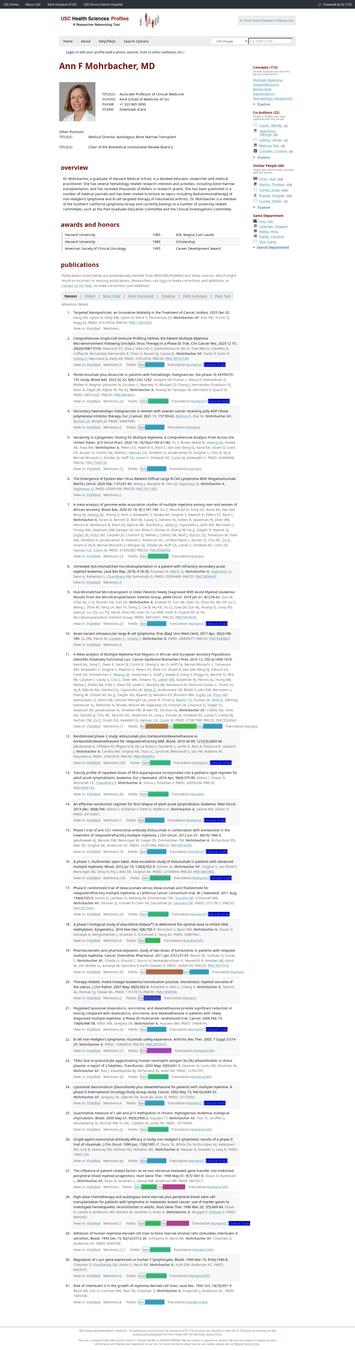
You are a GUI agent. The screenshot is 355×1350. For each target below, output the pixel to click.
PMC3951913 (218, 965)
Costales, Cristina (276, 151)
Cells (200, 940)
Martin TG (197, 535)
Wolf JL (217, 700)
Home (68, 41)
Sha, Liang (267, 241)
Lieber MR (166, 679)
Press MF (98, 535)
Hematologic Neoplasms (272, 98)
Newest (70, 296)
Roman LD (81, 421)
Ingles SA (81, 535)
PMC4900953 (144, 756)
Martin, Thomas (275, 184)
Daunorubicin (264, 94)
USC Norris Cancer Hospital (103, 4)
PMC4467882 (203, 871)
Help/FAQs (107, 41)
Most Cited (112, 296)
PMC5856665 (205, 576)
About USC (33, 4)
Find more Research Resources (269, 20)
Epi (182, 726)
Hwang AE (215, 442)
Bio (154, 726)
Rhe (156, 1050)
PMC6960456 (160, 550)
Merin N (177, 571)
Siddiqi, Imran (273, 140)
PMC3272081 (83, 908)
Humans (193, 364)
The (171, 1187)
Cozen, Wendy (273, 125)
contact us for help (77, 285)
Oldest (90, 296)
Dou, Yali (266, 221)
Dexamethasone (266, 84)
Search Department (273, 247)
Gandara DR (183, 903)
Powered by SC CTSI (337, 4)
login (163, 280)
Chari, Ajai (271, 179)
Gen (149, 940)
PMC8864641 (124, 395)
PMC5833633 (185, 617)
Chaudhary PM (119, 576)
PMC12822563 (140, 322)
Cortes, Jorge (273, 190)
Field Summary (195, 296)
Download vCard (133, 109)
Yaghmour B (189, 483)
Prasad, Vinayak (275, 195)
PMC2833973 (156, 1044)
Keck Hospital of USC (62, 4)
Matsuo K (183, 416)
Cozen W (178, 457)
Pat (150, 998)
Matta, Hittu (268, 231)
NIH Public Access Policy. (208, 1334)
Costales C (117, 638)
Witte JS (171, 524)
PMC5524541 (226, 720)
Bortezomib (262, 89)
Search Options (136, 41)
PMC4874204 (181, 845)
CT (213, 364)
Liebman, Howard (273, 226)
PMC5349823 (219, 638)
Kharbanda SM (105, 1264)
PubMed (93, 328)
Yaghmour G (83, 488)
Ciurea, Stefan (273, 201)
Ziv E (226, 540)
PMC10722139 (176, 358)
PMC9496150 (83, 788)
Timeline (168, 296)
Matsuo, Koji (272, 145)
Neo (151, 364)
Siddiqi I (80, 358)
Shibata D (216, 1212)
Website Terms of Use (246, 1344)
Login (70, 52)
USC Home (11, 4)
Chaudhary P (106, 782)
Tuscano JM (184, 898)
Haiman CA (138, 452)
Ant (162, 972)
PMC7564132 (96, 462)
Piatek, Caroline (271, 236)
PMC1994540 (166, 992)
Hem (154, 401)
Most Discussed (141, 296)
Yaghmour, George (268, 133)
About (86, 41)
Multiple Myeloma (267, 80)
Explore (264, 104)
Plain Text (222, 296)
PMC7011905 (146, 488)
